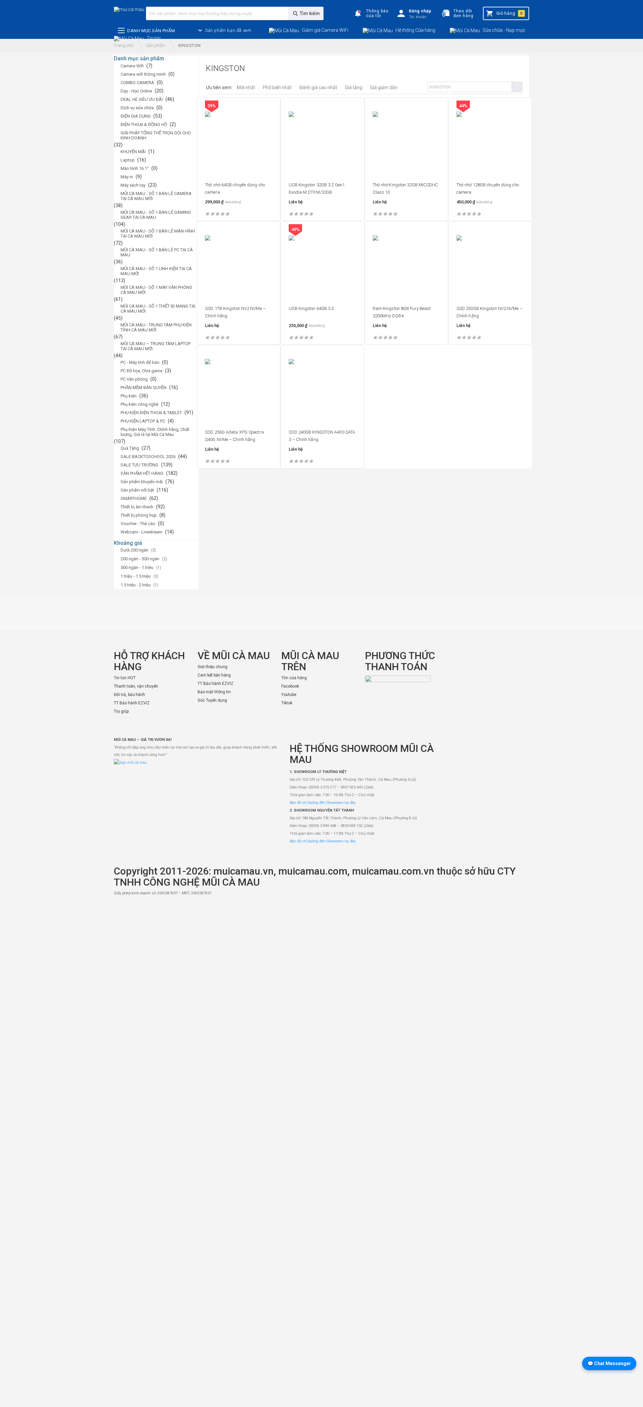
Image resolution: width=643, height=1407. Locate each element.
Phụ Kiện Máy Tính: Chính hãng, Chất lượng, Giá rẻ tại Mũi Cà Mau (155, 432)
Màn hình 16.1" (135, 168)
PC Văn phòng (134, 379)
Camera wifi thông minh (143, 74)
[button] (228, 30)
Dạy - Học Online (136, 90)
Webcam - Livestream (141, 531)
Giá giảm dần (384, 87)
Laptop (128, 160)
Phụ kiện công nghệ (139, 404)
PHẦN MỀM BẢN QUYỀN (143, 387)
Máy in (127, 176)
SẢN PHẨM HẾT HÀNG (142, 473)
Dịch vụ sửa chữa (137, 107)
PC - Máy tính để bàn (140, 362)
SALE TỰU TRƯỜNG (139, 464)
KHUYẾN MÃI (133, 151)
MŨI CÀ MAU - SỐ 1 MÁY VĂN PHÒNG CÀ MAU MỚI (156, 290)
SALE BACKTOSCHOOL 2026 (148, 456)
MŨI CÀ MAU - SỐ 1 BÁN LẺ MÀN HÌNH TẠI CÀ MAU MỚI (158, 234)
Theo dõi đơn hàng (463, 13)
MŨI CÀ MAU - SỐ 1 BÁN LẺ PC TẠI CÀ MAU (157, 252)
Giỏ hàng (509, 13)
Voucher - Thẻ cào (138, 523)
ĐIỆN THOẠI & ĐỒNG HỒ (144, 124)
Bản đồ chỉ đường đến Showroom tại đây (323, 803)
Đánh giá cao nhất (318, 87)
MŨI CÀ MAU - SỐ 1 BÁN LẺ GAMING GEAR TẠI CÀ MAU (156, 215)
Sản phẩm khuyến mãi (142, 481)
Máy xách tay (133, 185)
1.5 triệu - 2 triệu (136, 584)
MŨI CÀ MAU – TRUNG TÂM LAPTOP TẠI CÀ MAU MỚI (156, 346)
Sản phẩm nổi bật (137, 490)
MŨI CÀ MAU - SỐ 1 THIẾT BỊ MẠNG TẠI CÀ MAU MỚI (158, 309)
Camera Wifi (132, 65)
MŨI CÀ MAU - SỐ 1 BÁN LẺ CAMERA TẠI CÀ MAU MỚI (156, 196)
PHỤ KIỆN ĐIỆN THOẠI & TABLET (151, 412)
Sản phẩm (155, 45)
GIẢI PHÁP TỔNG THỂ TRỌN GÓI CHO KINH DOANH (156, 135)
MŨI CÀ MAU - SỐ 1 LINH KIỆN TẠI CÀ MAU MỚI (156, 271)
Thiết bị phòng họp (139, 515)
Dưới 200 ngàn (134, 550)
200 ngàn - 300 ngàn (140, 558)
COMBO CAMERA (137, 82)
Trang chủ (123, 45)
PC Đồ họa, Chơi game (141, 370)
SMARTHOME (134, 498)
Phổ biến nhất (277, 87)
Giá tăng (353, 87)
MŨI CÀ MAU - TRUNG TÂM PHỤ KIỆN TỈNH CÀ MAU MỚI (156, 327)
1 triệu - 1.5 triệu (136, 576)
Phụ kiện (129, 395)
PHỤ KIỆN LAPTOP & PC (143, 421)
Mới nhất (246, 87)
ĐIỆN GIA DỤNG (136, 116)
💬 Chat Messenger (609, 1363)
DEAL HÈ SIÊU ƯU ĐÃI (142, 99)
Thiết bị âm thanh (137, 506)
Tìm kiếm (517, 87)
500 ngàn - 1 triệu (137, 567)
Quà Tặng (130, 448)
